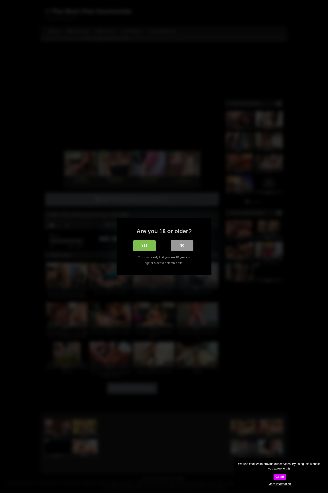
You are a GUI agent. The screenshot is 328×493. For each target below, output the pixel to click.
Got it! (279, 476)
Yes (144, 245)
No (182, 245)
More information (279, 484)
